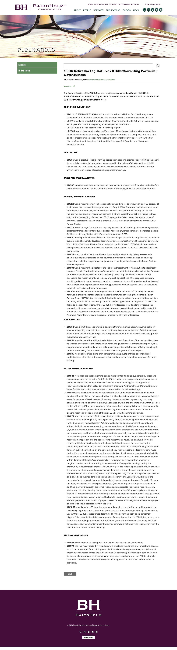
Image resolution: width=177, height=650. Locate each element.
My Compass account (129, 4)
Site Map (89, 625)
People (87, 10)
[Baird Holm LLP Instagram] (160, 10)
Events (127, 10)
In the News (24, 71)
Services (98, 10)
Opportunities (101, 4)
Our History (88, 638)
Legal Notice (97, 625)
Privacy (106, 625)
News (136, 10)
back (70, 574)
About (77, 10)
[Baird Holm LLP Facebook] (148, 10)
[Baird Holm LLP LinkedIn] (156, 10)
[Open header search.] (144, 10)
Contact (113, 4)
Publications (113, 10)
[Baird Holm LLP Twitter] (152, 10)
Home (90, 4)
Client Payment (152, 4)
